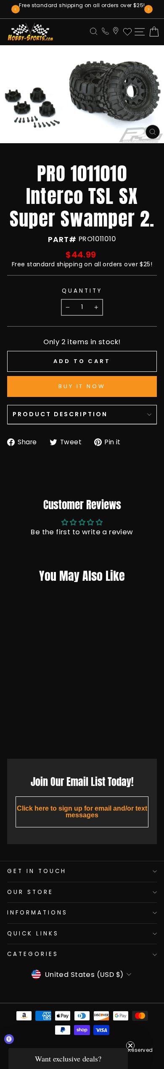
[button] (68, 1058)
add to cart (34, 734)
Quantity (82, 291)
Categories (32, 954)
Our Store (30, 892)
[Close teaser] (130, 1045)
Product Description (60, 414)
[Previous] (15, 9)
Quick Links (33, 934)
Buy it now (82, 386)
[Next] (148, 9)
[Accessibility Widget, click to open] (9, 1039)
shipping (69, 264)
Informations (37, 913)
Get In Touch (36, 871)
